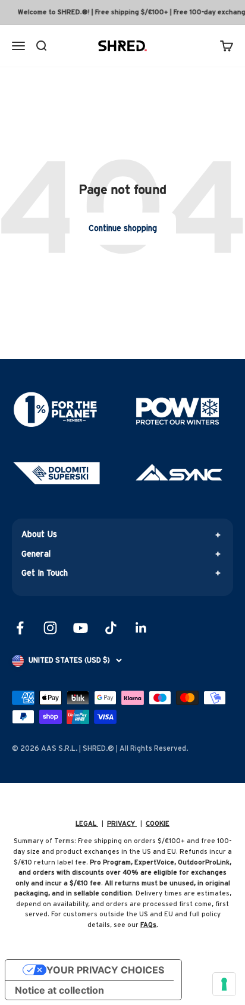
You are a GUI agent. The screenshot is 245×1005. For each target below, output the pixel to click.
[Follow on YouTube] (81, 628)
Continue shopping (123, 228)
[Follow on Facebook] (20, 628)
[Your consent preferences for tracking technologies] (224, 984)
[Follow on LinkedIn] (141, 628)
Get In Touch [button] (44, 573)
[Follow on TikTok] (111, 628)
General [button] (36, 554)
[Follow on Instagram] (50, 628)
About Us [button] (39, 534)
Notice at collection (59, 990)
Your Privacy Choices (105, 970)
